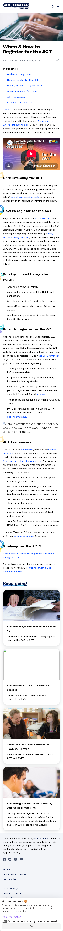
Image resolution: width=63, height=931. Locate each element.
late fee (40, 394)
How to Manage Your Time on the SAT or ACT (31, 628)
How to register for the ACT (22, 80)
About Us (7, 869)
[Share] (57, 60)
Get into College (10, 888)
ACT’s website (43, 218)
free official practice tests (24, 197)
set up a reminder (49, 355)
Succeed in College (12, 893)
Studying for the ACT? (20, 102)
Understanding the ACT (20, 74)
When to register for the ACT (23, 91)
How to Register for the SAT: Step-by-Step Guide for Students (30, 805)
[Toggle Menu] (58, 6)
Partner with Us (10, 879)
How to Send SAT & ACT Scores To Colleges (28, 687)
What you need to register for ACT (26, 85)
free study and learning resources (22, 461)
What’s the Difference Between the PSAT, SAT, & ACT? (28, 746)
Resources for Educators (14, 874)
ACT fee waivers (16, 97)
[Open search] (53, 6)
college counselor (24, 536)
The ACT (8, 109)
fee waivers (26, 449)
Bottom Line (41, 838)
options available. (17, 416)
